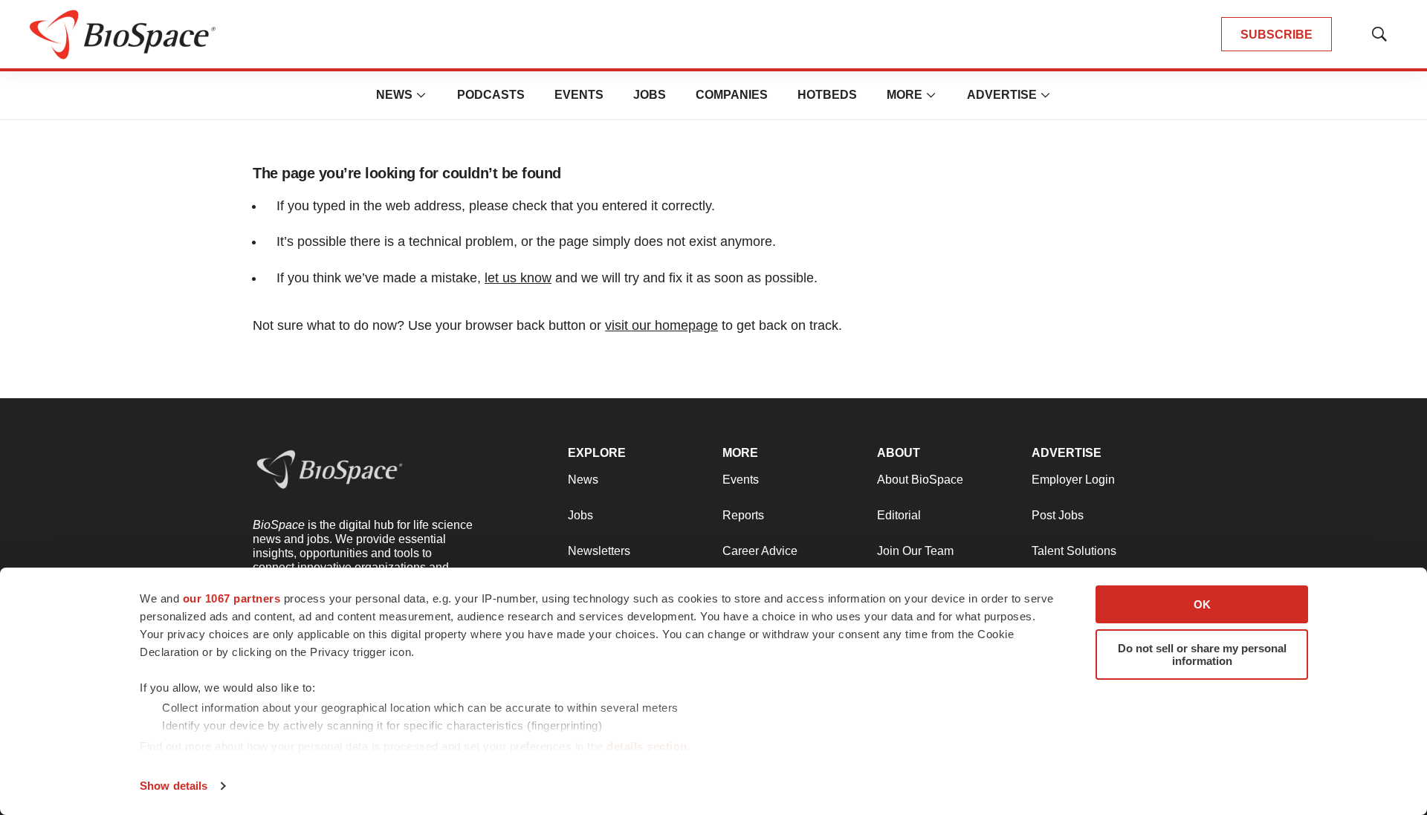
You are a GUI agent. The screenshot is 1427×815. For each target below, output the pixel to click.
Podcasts (491, 94)
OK (1202, 604)
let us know (518, 277)
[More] (421, 95)
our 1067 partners (232, 598)
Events (579, 94)
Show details (173, 785)
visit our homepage (661, 325)
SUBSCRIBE (1276, 34)
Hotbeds (827, 94)
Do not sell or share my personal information (1202, 654)
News (394, 94)
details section (646, 746)
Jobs (649, 94)
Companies (732, 94)
